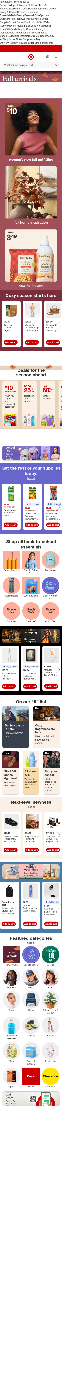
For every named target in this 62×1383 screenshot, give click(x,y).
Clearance (19, 32)
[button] (33, 504)
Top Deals (21, 35)
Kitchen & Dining (38, 8)
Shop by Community (28, 29)
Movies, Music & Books (20, 25)
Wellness (27, 18)
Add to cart (10, 342)
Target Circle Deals (36, 35)
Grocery (21, 12)
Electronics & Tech (34, 22)
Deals (11, 32)
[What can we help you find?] (31, 65)
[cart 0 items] (55, 57)
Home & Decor (21, 8)
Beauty (20, 15)
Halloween (22, 5)
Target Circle (34, 42)
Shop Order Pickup (13, 39)
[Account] (48, 57)
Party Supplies (40, 25)
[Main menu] (6, 57)
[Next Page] (59, 324)
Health (18, 18)
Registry (13, 42)
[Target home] (31, 57)
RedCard (22, 42)
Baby (14, 15)
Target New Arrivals (10, 1)
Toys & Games (16, 22)
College (12, 5)
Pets (12, 18)
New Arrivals (32, 32)
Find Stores (47, 42)
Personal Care (32, 15)
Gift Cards (11, 29)
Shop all (31, 478)
